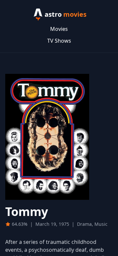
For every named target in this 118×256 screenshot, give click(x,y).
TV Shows (59, 40)
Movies (59, 28)
